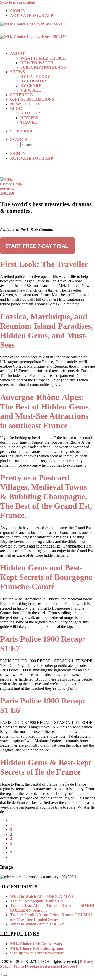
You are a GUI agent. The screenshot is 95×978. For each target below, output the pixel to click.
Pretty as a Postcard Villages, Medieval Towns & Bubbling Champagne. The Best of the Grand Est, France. (46, 496)
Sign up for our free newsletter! (37, 953)
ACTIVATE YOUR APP (31, 15)
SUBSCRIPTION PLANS (43, 67)
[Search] (23, 975)
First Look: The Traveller (44, 264)
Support (70, 966)
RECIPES (29, 118)
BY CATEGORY (35, 76)
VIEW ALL (30, 90)
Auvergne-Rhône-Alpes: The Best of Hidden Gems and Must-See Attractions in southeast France (44, 411)
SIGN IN (18, 11)
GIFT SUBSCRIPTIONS (32, 99)
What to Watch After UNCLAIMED (41, 896)
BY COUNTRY (34, 81)
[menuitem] (52, 11)
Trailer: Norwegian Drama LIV (37, 901)
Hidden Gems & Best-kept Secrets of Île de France (45, 767)
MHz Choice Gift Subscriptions (37, 948)
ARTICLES (30, 113)
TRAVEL (28, 122)
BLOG (16, 108)
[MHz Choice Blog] (47, 34)
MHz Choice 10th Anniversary (36, 944)
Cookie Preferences (43, 966)
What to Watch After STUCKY (37, 924)
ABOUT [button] (17, 53)
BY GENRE (31, 85)
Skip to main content (17, 2)
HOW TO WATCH (36, 63)
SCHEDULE (21, 95)
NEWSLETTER (24, 104)
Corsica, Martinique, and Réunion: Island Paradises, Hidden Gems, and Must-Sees (46, 330)
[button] (18, 139)
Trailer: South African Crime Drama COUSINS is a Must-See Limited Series (51, 917)
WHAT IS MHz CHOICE (43, 58)
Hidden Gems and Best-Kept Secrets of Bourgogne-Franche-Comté (47, 577)
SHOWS (17, 72)
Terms (18, 966)
